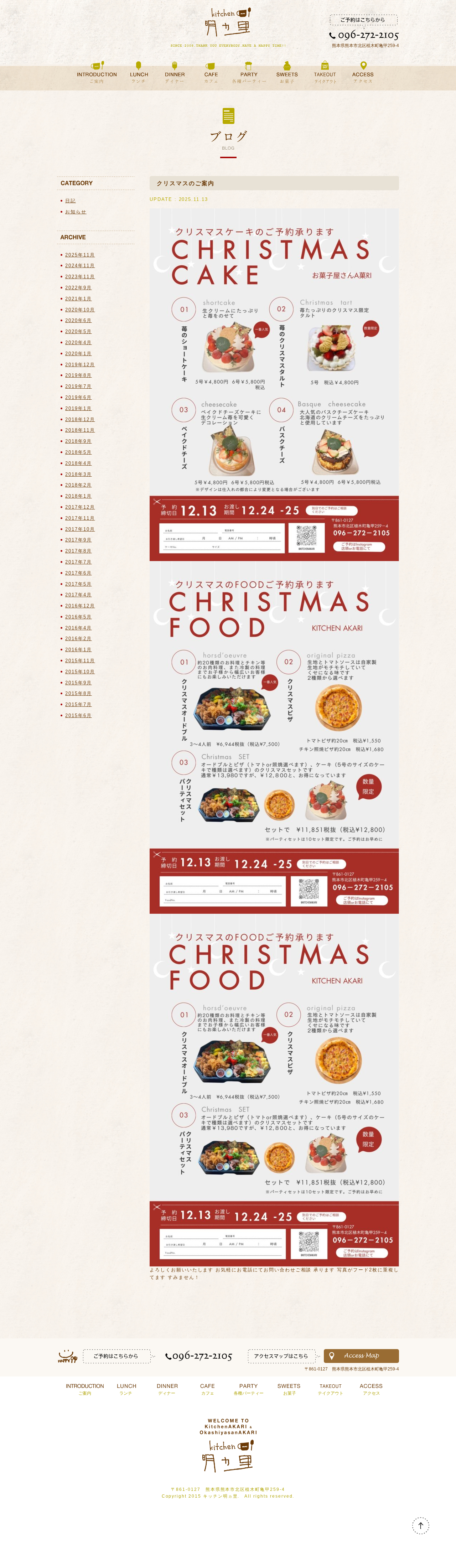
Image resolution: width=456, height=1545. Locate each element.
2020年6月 (78, 320)
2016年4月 (78, 628)
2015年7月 (78, 704)
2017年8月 (78, 551)
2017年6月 (78, 573)
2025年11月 (80, 255)
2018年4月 (78, 463)
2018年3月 (78, 474)
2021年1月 (78, 298)
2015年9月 (78, 682)
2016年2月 (78, 638)
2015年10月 (80, 671)
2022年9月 (78, 287)
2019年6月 (78, 397)
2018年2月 (78, 485)
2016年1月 (78, 649)
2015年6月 (78, 715)
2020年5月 (78, 331)
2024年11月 (80, 265)
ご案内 (84, 1393)
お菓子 (289, 1393)
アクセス (371, 1393)
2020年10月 (80, 309)
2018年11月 (80, 430)
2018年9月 (78, 441)
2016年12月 (80, 605)
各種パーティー (249, 1393)
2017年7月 (78, 562)
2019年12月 (80, 364)
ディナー (166, 1393)
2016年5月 (78, 616)
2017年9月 (78, 540)
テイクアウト (330, 1393)
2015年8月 (78, 693)
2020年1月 (78, 353)
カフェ (207, 1393)
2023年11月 (80, 276)
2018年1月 (78, 496)
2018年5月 (78, 452)
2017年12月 (80, 507)
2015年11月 (80, 660)
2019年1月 (78, 408)
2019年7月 (78, 386)
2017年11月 (80, 518)
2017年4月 (78, 594)
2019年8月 (78, 375)
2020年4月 (78, 342)
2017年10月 (80, 529)
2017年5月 (78, 584)
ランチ (125, 1393)
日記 (70, 200)
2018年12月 (80, 419)
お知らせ (76, 211)
